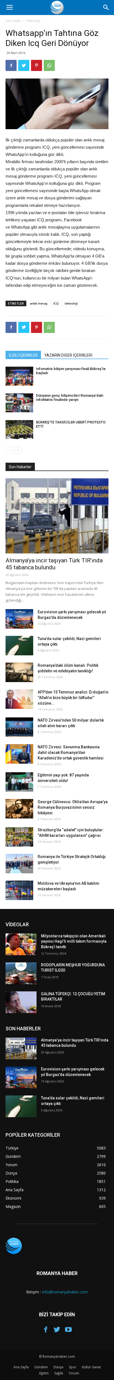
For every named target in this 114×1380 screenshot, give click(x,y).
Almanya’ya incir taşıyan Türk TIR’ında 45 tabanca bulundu (54, 564)
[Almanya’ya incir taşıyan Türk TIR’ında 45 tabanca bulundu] (57, 515)
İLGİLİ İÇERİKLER (23, 355)
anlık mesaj (38, 303)
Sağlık (58, 1373)
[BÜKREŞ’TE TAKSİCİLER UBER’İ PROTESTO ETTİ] (19, 429)
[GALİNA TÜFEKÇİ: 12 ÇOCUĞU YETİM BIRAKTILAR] (21, 1002)
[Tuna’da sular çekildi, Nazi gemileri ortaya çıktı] (19, 645)
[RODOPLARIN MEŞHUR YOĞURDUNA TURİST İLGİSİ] (21, 973)
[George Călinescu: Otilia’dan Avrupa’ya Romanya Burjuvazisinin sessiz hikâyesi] (19, 808)
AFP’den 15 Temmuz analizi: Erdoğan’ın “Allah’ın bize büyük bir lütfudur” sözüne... (73, 697)
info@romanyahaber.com (65, 1292)
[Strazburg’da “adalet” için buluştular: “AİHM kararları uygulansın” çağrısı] (19, 837)
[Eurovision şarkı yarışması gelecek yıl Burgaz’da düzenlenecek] (19, 619)
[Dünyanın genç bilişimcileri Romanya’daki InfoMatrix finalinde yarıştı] (19, 403)
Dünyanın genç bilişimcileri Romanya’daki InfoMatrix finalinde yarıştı (69, 397)
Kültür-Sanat (91, 1367)
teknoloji (71, 303)
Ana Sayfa (13, 20)
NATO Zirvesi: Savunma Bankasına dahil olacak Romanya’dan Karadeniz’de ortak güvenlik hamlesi (70, 752)
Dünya (58, 1367)
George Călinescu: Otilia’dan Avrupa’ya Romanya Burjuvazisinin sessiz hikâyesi (73, 807)
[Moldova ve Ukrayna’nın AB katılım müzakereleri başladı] (19, 890)
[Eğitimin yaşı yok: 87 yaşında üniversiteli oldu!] (19, 782)
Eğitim (44, 1373)
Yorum (74, 1373)
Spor (72, 1367)
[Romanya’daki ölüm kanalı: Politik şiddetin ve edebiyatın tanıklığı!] (19, 672)
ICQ (56, 303)
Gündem (41, 1367)
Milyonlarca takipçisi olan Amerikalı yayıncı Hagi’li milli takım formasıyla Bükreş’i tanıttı (74, 941)
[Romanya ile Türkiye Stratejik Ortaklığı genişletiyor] (19, 863)
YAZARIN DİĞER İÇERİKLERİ (68, 355)
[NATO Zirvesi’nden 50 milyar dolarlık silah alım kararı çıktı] (19, 727)
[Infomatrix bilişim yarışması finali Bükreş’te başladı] (19, 376)
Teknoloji (33, 20)
